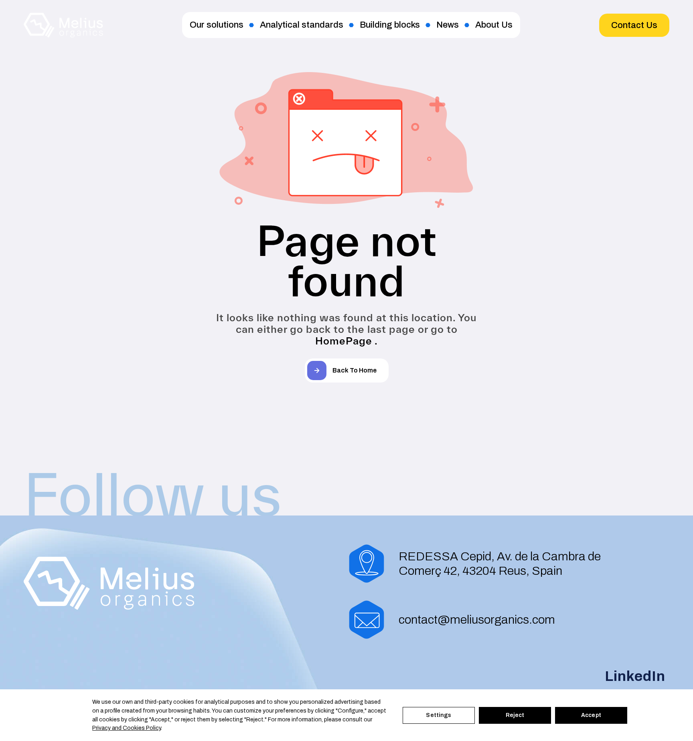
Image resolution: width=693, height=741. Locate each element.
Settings (438, 715)
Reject (515, 715)
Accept (591, 715)
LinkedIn (635, 676)
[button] (634, 25)
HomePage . (346, 340)
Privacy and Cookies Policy (126, 728)
